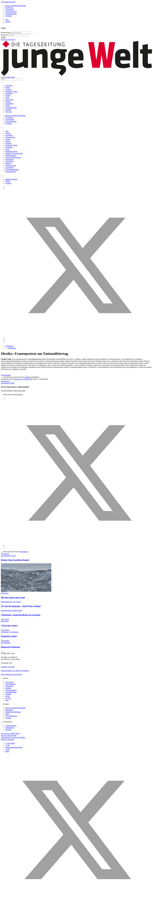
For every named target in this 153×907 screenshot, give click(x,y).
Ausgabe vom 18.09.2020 (23, 379)
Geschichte (9, 100)
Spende (8, 22)
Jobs (7, 700)
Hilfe (7, 751)
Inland (7, 87)
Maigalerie (9, 710)
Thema (7, 95)
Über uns (8, 112)
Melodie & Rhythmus (13, 712)
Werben (8, 688)
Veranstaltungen (11, 14)
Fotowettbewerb (11, 716)
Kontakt (8, 694)
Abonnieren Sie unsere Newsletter (13, 737)
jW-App (8, 698)
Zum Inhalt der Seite (8, 2)
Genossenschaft (10, 12)
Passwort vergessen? (8, 39)
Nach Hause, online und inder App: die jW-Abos (10, 734)
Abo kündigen (10, 684)
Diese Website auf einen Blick (11, 674)
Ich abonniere (6, 375)
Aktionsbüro (9, 10)
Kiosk (7, 696)
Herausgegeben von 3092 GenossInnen (15, 671)
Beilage (8, 102)
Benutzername (6, 33)
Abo (7, 20)
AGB (7, 749)
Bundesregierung (11, 179)
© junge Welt (10, 743)
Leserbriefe (9, 104)
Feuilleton (8, 93)
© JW (7, 745)
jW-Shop (8, 16)
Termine (8, 110)
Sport (7, 97)
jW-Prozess (9, 8)
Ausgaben (9, 85)
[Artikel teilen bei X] (78, 338)
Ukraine (8, 183)
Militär (7, 181)
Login (3, 37)
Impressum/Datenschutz (13, 747)
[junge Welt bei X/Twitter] (76, 905)
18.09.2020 (9, 346)
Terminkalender (10, 692)
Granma (8, 718)
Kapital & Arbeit (11, 91)
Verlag (7, 106)
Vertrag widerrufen (7, 739)
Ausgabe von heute (8, 667)
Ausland (8, 89)
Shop (7, 714)
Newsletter (9, 686)
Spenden (8, 730)
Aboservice (9, 682)
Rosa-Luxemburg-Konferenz (15, 6)
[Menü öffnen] (2, 82)
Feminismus (12, 348)
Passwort (4, 35)
